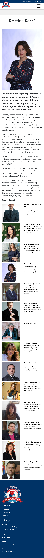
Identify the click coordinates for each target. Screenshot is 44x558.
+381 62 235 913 (8, 551)
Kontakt (28, 1)
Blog (23, 1)
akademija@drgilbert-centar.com (15, 544)
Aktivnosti (6, 513)
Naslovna (5, 509)
